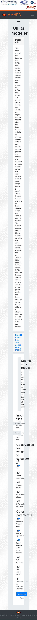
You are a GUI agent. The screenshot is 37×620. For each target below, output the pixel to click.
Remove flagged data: (17, 523)
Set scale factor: (17, 571)
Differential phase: (17, 495)
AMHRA (14, 14)
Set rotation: (17, 561)
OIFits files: (17, 426)
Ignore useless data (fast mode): (17, 548)
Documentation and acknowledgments (18, 342)
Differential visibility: (17, 505)
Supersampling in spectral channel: (17, 585)
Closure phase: (17, 486)
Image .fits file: (17, 437)
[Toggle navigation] (32, 15)
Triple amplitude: (17, 476)
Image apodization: (17, 534)
